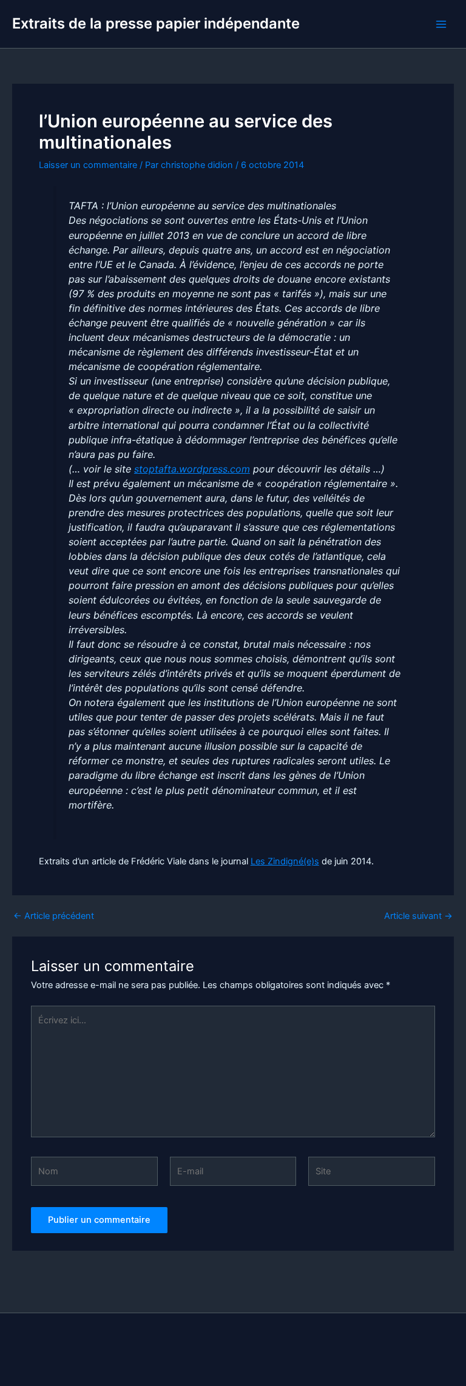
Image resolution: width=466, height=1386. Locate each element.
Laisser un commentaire (88, 165)
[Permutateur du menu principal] (441, 24)
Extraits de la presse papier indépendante (156, 23)
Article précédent (53, 916)
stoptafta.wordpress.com (192, 469)
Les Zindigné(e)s (285, 861)
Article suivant (418, 916)
